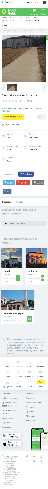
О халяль (30, 398)
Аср (28, 19)
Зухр (21, 19)
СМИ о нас (30, 416)
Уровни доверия (33, 403)
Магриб (36, 19)
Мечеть (17, 30)
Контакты (30, 421)
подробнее (7, 111)
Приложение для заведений (9, 404)
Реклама (6, 394)
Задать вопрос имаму (13, 117)
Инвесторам (7, 418)
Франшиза (6, 427)
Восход (13, 19)
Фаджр (4, 19)
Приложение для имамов (9, 412)
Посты (19, 202)
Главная (6, 30)
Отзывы (6, 202)
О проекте (30, 407)
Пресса (29, 412)
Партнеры (6, 423)
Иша (4, 24)
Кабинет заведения (10, 398)
